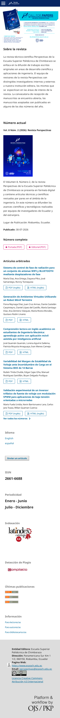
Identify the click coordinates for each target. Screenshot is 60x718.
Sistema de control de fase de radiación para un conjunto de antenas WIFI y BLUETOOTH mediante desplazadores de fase (28, 271)
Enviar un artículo (17, 458)
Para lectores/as (13, 622)
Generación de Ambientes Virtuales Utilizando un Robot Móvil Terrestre (29, 298)
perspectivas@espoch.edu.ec (36, 668)
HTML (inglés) (37, 287)
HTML (25, 319)
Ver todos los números (15, 418)
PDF (10, 319)
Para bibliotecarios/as (15, 632)
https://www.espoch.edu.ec (27, 665)
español (9, 443)
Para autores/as (13, 627)
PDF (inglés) (14, 287)
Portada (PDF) (12, 247)
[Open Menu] (3, 3)
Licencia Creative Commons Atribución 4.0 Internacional (27, 680)
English (9, 438)
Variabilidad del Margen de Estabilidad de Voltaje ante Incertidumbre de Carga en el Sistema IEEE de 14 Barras (27, 364)
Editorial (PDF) (36, 247)
